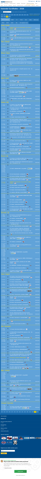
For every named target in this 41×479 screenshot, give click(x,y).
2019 (17, 14)
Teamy (2, 5)
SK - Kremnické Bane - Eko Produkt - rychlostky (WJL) (19, 124)
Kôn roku (5, 5)
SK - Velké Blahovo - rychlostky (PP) (16, 111)
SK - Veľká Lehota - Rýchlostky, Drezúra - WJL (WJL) (19, 287)
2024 (2, 16)
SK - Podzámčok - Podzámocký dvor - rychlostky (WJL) (19, 146)
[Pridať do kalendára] (7, 27)
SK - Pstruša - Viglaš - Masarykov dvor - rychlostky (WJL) (20, 359)
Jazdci (36, 3)
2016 (9, 14)
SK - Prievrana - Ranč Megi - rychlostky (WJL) (18, 176)
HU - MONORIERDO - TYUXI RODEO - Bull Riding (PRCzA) (19, 265)
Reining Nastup (3, 424)
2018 (14, 14)
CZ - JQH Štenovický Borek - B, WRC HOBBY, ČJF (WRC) (19, 206)
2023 (27, 14)
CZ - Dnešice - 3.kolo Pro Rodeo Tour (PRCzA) (18, 189)
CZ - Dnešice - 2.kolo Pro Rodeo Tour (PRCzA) (18, 140)
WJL (16, 22)
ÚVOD (2, 3)
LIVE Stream (6, 3)
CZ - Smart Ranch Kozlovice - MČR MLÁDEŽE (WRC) (18, 349)
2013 (2, 14)
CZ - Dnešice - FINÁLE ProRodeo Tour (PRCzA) (18, 346)
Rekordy (14, 5)
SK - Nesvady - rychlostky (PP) (15, 279)
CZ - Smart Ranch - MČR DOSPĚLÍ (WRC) (16, 362)
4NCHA (3, 22)
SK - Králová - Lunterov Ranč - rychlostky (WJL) (18, 187)
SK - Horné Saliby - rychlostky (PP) (16, 310)
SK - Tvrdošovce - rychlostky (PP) (16, 241)
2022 (25, 14)
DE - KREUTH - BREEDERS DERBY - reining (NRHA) (18, 168)
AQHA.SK (33, 5)
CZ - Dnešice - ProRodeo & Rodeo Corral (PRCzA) (18, 281)
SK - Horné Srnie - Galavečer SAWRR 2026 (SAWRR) (19, 47)
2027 (9, 16)
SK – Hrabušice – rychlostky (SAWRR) (16, 218)
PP (16, 19)
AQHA (12, 22)
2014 (4, 14)
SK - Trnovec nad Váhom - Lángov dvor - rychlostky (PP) (19, 351)
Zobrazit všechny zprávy (5, 430)
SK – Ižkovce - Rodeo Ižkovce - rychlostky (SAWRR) (19, 317)
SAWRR (12, 19)
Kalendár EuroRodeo (30, 3)
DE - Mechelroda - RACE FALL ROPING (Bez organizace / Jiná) (20, 380)
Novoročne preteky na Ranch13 (6, 421)
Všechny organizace (5, 19)
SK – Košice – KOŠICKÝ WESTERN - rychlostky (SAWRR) (19, 226)
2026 (7, 16)
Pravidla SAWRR (27, 5)
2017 (12, 14)
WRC (26, 19)
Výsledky (18, 3)
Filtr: (1, 11)
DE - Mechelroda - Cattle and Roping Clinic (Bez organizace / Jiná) (21, 49)
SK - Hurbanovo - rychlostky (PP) (15, 220)
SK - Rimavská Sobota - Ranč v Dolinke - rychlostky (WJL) (20, 337)
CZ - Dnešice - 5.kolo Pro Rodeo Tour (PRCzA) (18, 323)
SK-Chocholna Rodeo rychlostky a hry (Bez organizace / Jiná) (20, 343)
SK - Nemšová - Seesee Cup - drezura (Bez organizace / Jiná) (20, 222)
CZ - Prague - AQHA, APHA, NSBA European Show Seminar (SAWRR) (21, 37)
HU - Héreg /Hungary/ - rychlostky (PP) (17, 185)
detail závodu (37, 28)
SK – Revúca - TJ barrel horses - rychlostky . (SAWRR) (19, 294)
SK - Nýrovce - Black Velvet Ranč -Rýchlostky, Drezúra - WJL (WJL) (21, 232)
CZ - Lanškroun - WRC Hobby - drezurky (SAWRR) (18, 192)
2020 (19, 14)
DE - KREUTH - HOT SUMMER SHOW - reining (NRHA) (19, 251)
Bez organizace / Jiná (24, 22)
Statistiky (10, 5)
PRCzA (21, 19)
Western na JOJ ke (4, 428)
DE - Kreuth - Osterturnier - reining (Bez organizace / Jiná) (20, 68)
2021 (22, 14)
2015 (7, 14)
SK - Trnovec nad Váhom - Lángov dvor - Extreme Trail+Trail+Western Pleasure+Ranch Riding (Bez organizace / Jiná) (21, 120)
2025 (4, 16)
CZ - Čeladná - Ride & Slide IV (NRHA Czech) (17, 329)
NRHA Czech (36, 19)
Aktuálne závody (13, 3)
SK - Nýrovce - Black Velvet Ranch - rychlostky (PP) (19, 302)
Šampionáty (23, 3)
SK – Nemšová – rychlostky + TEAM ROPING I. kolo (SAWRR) (20, 113)
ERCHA (7, 22)
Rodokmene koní (20, 5)
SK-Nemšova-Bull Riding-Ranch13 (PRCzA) (17, 87)
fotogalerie (37, 55)
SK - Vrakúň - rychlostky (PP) (15, 335)
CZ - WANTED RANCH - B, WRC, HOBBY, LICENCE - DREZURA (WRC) (21, 98)
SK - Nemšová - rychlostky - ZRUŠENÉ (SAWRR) (18, 357)
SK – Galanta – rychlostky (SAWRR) (16, 96)
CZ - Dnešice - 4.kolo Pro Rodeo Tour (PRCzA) (18, 267)
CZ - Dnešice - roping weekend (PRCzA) (17, 204)
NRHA (31, 19)
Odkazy (37, 5)
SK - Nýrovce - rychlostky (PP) (15, 300)
